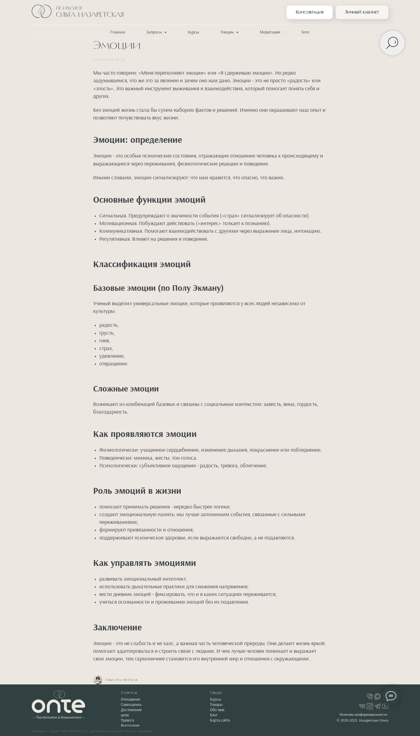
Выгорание (130, 726)
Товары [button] (227, 32)
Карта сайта (220, 720)
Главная (117, 32)
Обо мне (217, 710)
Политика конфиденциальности (363, 715)
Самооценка (131, 705)
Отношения (130, 700)
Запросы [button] (154, 32)
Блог (306, 32)
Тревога (127, 720)
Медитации (270, 32)
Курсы (193, 32)
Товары (216, 705)
